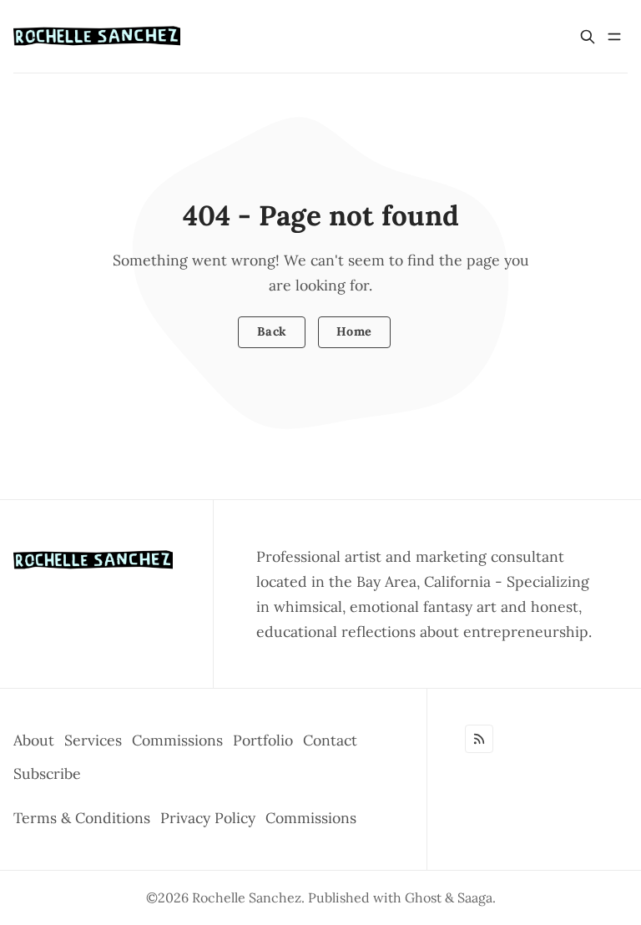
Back (272, 331)
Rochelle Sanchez (246, 897)
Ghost (423, 897)
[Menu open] (614, 36)
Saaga (474, 897)
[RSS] (479, 739)
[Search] (587, 36)
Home (354, 331)
